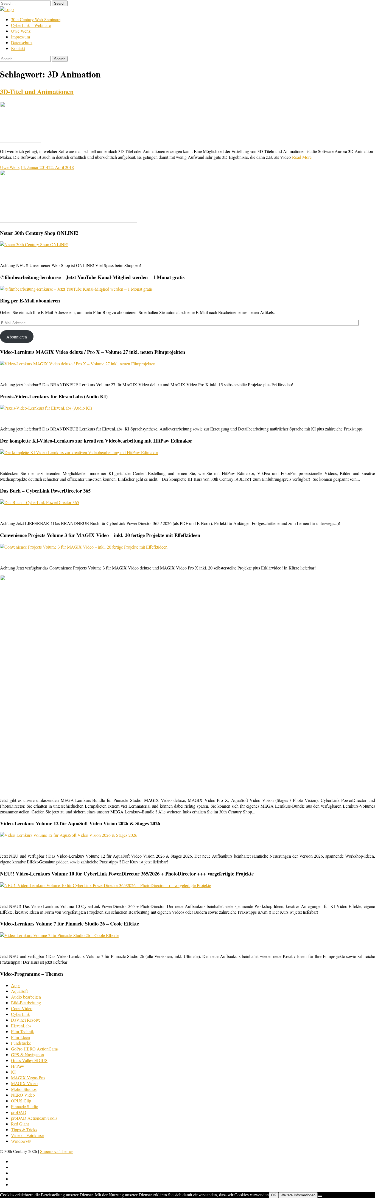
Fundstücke (21, 1043)
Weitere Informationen (298, 1195)
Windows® (21, 1141)
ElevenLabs (21, 1026)
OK (273, 1195)
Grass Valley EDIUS (29, 1060)
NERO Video (23, 1095)
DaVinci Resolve (26, 1020)
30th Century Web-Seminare (35, 19)
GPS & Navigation (27, 1054)
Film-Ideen (20, 1037)
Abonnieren (16, 337)
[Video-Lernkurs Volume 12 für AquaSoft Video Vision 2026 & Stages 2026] (68, 835)
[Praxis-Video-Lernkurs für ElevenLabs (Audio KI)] (46, 408)
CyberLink (20, 1014)
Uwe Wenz (20, 31)
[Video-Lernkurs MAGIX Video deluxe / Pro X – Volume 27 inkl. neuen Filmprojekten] (77, 363)
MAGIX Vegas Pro (28, 1077)
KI (13, 1072)
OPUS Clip (21, 1101)
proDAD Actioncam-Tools (34, 1118)
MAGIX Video (24, 1083)
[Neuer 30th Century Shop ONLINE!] (34, 244)
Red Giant (20, 1124)
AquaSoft (19, 991)
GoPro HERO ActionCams (34, 1049)
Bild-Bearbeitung (26, 1002)
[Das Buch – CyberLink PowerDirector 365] (39, 502)
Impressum (20, 37)
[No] (320, 1196)
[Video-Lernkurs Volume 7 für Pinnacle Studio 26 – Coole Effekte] (59, 935)
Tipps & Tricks (24, 1129)
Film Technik (22, 1031)
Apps (15, 985)
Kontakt (18, 48)
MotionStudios (24, 1089)
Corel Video (21, 1008)
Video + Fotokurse (27, 1135)
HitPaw (17, 1066)
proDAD (18, 1112)
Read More (302, 157)
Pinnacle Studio (24, 1106)
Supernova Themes (56, 1151)
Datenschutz (21, 42)
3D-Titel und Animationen (37, 91)
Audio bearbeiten (26, 997)
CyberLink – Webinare (31, 25)
